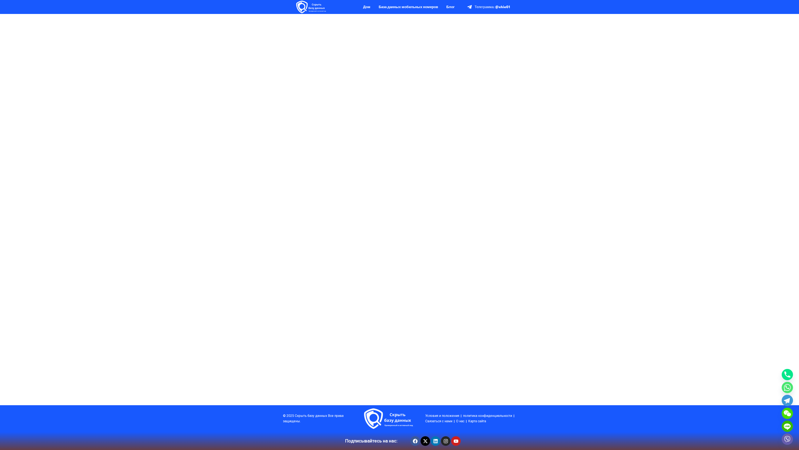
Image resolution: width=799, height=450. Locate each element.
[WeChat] (787, 413)
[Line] (787, 426)
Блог (450, 7)
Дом (366, 7)
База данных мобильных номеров (408, 7)
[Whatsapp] (787, 387)
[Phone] (787, 374)
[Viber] (787, 439)
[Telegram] (787, 400)
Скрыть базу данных (311, 416)
